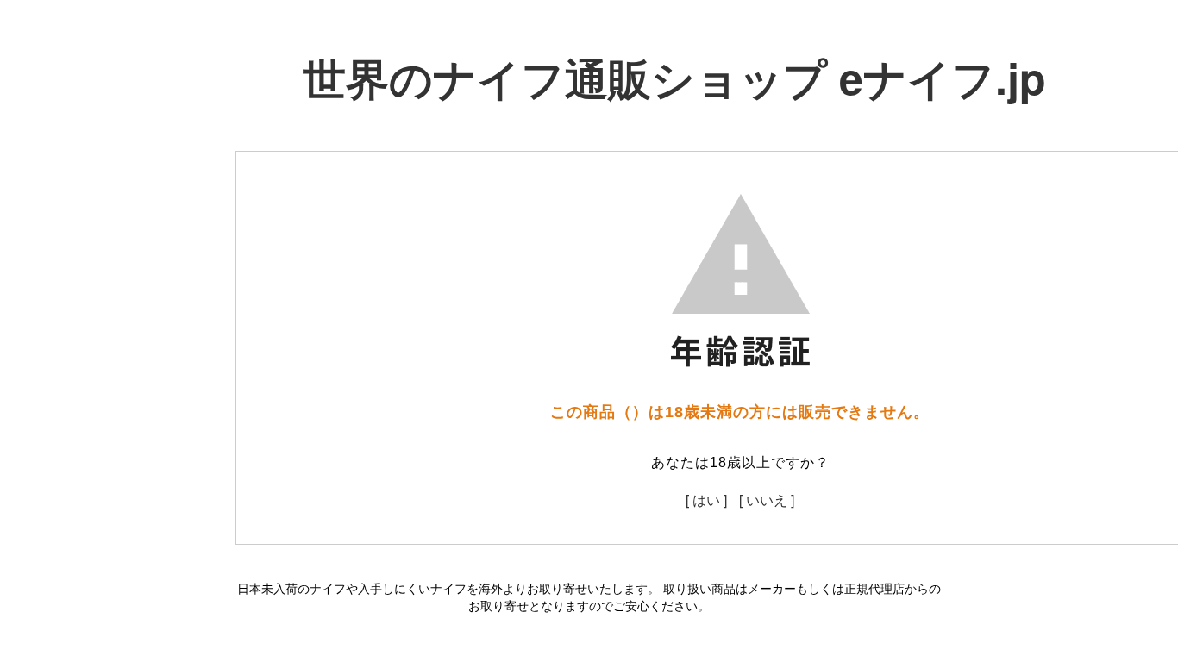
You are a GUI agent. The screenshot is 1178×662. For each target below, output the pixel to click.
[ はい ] (706, 499)
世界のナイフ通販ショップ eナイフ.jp (674, 77)
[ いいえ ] (766, 499)
